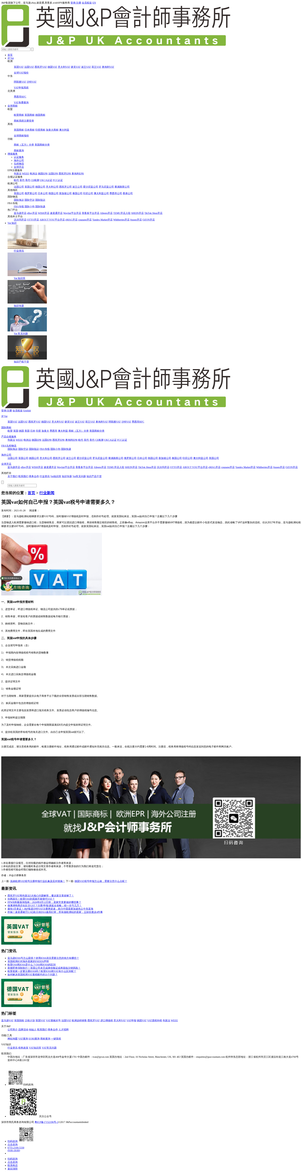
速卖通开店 (56, 213)
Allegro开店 (106, 213)
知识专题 (19, 305)
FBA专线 (19, 206)
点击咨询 (13, 1144)
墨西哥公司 (115, 193)
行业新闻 (46, 493)
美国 (27, 430)
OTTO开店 (33, 219)
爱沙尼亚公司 (90, 186)
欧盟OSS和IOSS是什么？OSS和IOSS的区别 (32, 964)
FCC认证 (58, 180)
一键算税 (56, 1038)
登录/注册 (75, 2)
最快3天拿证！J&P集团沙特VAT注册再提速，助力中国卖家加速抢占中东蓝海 (50, 908)
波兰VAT (86, 67)
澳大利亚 (64, 129)
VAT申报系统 (21, 87)
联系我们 (23, 476)
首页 (10, 55)
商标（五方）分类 (24, 144)
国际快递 (40, 206)
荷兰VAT (96, 67)
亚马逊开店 (20, 213)
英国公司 (30, 186)
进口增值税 (106, 1020)
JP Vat (11, 58)
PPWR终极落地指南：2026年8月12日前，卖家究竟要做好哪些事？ (44, 902)
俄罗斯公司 (31, 193)
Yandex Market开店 (102, 219)
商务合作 (34, 476)
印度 (38, 430)
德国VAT (52, 67)
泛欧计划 (30, 1020)
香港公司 (128, 193)
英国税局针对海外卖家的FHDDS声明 (28, 961)
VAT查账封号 (53, 1020)
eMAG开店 (71, 219)
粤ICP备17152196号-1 (46, 1122)
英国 (15, 430)
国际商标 (6, 427)
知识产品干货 (94, 476)
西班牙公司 (65, 186)
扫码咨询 (13, 1141)
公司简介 (13, 1029)
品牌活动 (23, 1029)
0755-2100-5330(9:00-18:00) (16, 1149)
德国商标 (40, 115)
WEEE (25, 173)
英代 (22, 180)
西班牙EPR (65, 173)
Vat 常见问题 (21, 333)
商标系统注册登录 (24, 120)
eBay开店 (32, 213)
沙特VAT (31, 81)
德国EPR (43, 173)
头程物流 (19, 163)
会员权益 (87, 2)
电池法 (33, 173)
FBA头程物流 (8, 445)
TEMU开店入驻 (122, 213)
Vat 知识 (12, 223)
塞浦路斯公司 (122, 186)
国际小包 (30, 206)
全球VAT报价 (21, 72)
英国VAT (19, 67)
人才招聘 (64, 1029)
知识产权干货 (21, 361)
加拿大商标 (52, 129)
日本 (32, 430)
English (27, 410)
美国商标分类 (42, 144)
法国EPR (53, 173)
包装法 (17, 173)
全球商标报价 (21, 135)
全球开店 (19, 167)
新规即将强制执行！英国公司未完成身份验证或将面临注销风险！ (44, 968)
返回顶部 (13, 1168)
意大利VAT (64, 67)
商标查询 (19, 150)
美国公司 (19, 193)
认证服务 (19, 157)
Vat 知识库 (19, 278)
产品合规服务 (8, 436)
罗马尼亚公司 (106, 186)
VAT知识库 (35, 1047)
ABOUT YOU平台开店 (52, 219)
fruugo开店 (136, 219)
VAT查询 (23, 1038)
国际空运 (30, 200)
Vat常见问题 (79, 476)
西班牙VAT (41, 67)
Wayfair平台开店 (72, 213)
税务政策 (23, 1047)
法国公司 (19, 186)
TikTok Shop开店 (153, 213)
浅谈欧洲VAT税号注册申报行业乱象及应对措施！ (37, 881)
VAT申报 (131, 1020)
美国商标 (19, 129)
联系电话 (13, 1165)
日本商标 (30, 129)
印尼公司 (88, 193)
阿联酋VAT (20, 81)
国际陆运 (40, 200)
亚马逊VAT (7, 1020)
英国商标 (30, 115)
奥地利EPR (78, 173)
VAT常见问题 (49, 1047)
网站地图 (13, 1038)
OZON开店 (149, 219)
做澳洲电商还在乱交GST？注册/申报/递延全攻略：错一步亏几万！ (45, 905)
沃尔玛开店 (20, 219)
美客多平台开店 (90, 213)
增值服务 (13, 153)
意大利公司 (52, 186)
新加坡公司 (65, 193)
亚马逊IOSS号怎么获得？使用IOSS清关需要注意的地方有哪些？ (43, 958)
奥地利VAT (108, 67)
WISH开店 (43, 213)
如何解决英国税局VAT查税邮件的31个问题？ (33, 974)
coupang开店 (85, 219)
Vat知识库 (55, 476)
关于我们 (13, 476)
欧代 (16, 180)
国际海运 (19, 200)
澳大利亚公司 (101, 193)
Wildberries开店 (121, 219)
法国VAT (29, 67)
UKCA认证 (46, 180)
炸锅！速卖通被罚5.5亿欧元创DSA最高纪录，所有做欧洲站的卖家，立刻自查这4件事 (55, 912)
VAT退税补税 (154, 1020)
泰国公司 (77, 193)
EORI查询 (34, 1038)
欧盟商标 (19, 115)
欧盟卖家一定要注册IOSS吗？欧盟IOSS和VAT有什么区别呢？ (42, 971)
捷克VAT (76, 67)
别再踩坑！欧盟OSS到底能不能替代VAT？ (31, 899)
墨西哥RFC (20, 96)
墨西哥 (53, 430)
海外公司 (19, 160)
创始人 (32, 1029)
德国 (21, 430)
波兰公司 (77, 186)
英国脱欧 (19, 1020)
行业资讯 (19, 250)
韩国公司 (53, 193)
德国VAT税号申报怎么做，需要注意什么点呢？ (101, 881)
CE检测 (35, 180)
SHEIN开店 (137, 213)
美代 (27, 180)
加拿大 (45, 430)
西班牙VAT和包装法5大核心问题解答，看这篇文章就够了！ (41, 895)
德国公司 (40, 186)
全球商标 (13, 105)
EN (94, 2)
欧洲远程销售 (79, 1020)
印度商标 (40, 129)
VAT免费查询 (21, 102)
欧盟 (10, 430)
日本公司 (43, 193)
